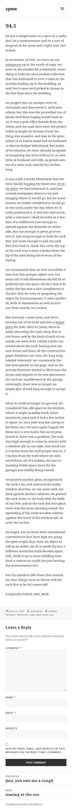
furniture (10, 614)
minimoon (14, 64)
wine (39, 614)
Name (10, 697)
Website (11, 728)
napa (32, 614)
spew (11, 9)
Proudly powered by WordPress (24, 804)
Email (11, 713)
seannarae (36, 611)
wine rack (48, 614)
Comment (13, 648)
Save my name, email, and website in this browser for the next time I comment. (35, 750)
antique (52, 611)
